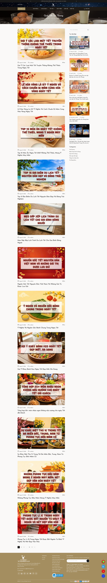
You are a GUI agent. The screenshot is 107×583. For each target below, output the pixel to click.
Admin (32, 62)
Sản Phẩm (35, 8)
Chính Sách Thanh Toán (56, 561)
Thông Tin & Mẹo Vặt (74, 158)
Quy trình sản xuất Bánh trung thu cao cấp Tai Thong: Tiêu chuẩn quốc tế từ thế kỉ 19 (78, 98)
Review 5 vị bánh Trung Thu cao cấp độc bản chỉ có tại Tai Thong (78, 76)
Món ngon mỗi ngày (73, 155)
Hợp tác (72, 8)
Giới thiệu (59, 8)
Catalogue (44, 8)
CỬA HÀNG (20, 4)
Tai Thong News (72, 160)
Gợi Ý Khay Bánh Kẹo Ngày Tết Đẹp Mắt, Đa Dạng (37, 369)
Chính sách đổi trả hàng (56, 569)
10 (29, 547)
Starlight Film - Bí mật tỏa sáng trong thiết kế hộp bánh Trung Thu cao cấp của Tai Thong (79, 142)
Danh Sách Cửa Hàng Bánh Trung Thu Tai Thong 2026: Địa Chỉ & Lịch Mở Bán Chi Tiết (78, 54)
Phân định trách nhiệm (56, 562)
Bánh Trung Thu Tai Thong (74, 151)
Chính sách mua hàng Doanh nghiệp (58, 559)
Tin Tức (52, 8)
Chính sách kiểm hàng (56, 564)
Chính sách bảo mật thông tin (57, 567)
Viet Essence (72, 149)
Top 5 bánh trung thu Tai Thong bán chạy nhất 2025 (79, 120)
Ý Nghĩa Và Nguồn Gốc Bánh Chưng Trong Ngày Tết (38, 328)
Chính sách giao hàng (55, 571)
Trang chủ (47, 18)
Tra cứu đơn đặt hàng (56, 566)
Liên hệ (66, 8)
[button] (30, 1)
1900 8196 (87, 8)
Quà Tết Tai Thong (73, 153)
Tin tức (52, 18)
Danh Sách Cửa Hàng (56, 557)
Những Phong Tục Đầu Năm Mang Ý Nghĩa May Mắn (38, 498)
